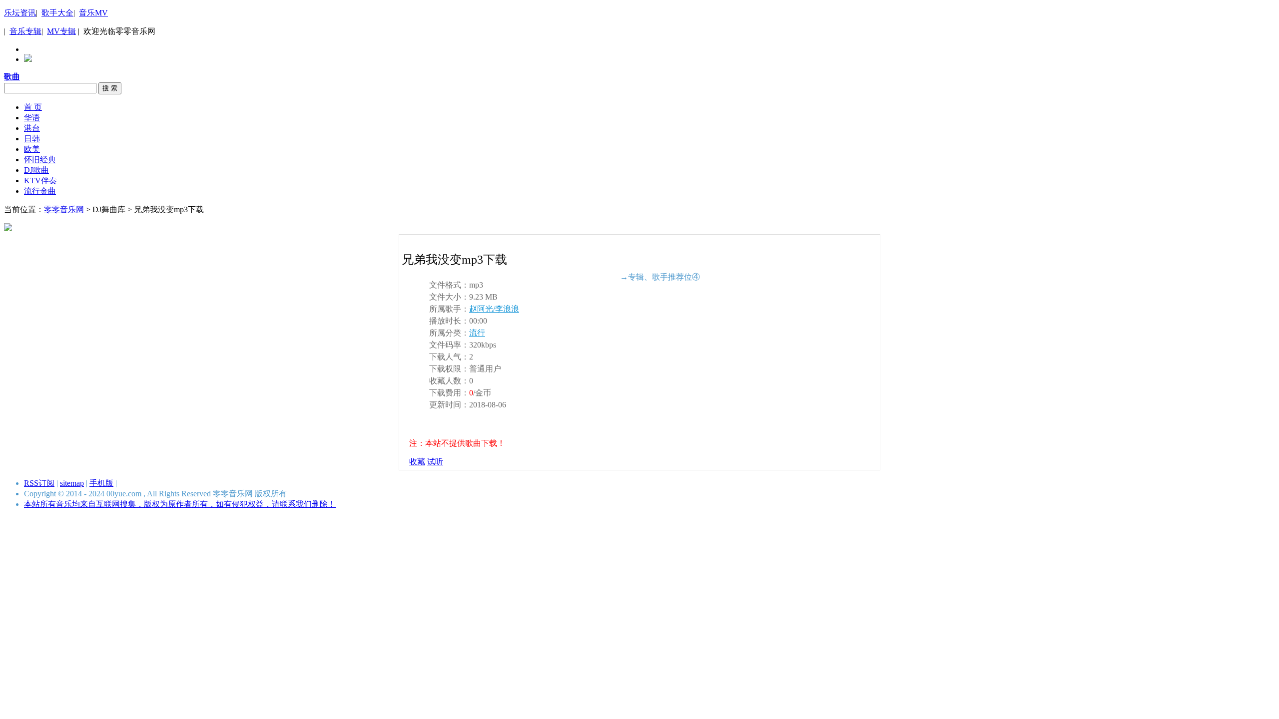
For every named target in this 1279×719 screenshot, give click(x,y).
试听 (435, 461)
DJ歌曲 (36, 170)
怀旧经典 (40, 159)
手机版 (101, 483)
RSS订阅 (39, 483)
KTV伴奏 (40, 180)
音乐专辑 (25, 31)
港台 (32, 128)
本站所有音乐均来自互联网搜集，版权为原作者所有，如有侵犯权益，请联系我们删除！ (180, 504)
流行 (477, 333)
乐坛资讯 (20, 12)
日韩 (32, 138)
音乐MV (93, 12)
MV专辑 (61, 31)
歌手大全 (57, 12)
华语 (32, 117)
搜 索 (109, 88)
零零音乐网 (64, 209)
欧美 (32, 149)
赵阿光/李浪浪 (494, 309)
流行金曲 (40, 191)
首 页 (33, 107)
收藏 (417, 461)
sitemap (72, 483)
